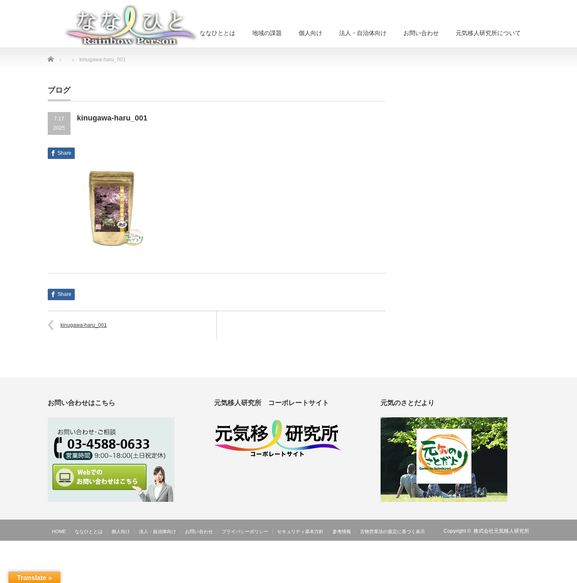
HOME (59, 531)
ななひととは (217, 33)
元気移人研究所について (488, 33)
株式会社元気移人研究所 (501, 531)
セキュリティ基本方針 (300, 531)
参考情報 (341, 531)
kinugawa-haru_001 (83, 325)
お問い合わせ (421, 33)
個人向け (310, 33)
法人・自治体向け (362, 33)
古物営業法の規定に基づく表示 (392, 531)
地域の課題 (267, 33)
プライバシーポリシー (245, 531)
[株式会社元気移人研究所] (132, 26)
